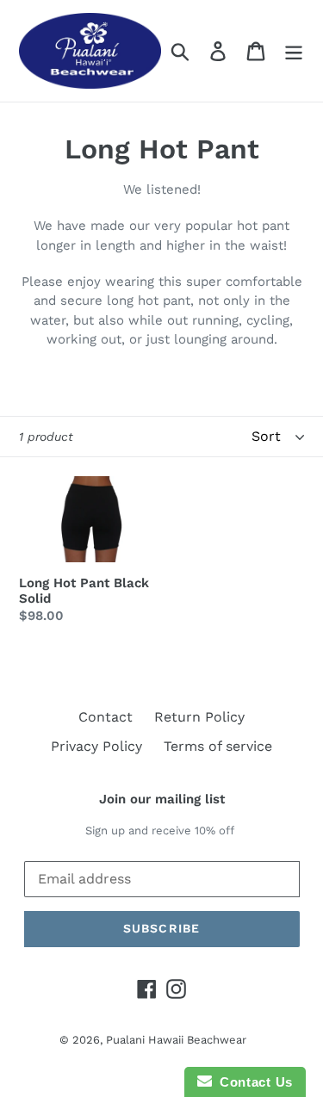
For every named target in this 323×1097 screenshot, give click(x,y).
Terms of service (218, 746)
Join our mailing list (162, 799)
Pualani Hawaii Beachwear (176, 1039)
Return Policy (199, 717)
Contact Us (252, 1082)
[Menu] (294, 51)
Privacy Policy (96, 746)
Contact (105, 717)
